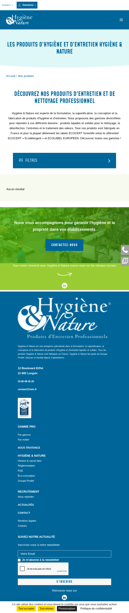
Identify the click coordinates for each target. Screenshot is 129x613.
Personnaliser (67, 608)
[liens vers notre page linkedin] (64, 287)
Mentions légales (27, 520)
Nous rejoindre (26, 496)
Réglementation (26, 465)
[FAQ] (125, 261)
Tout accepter (26, 608)
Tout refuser (46, 608)
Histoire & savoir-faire (29, 460)
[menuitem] (7, 5)
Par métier (23, 439)
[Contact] (125, 250)
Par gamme (24, 434)
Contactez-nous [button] (64, 245)
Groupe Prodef (26, 480)
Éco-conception (26, 475)
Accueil (10, 76)
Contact (6, 5)
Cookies (22, 525)
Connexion (28, 5)
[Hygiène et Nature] (19, 20)
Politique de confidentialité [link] (96, 608)
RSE (21, 470)
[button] (121, 19)
